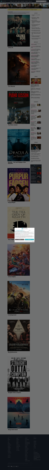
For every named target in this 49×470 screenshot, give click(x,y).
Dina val (29, 230)
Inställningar (19, 239)
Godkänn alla (29, 239)
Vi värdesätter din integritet (19, 230)
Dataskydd (33, 241)
